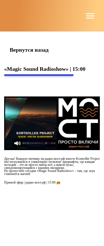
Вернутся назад (29, 50)
